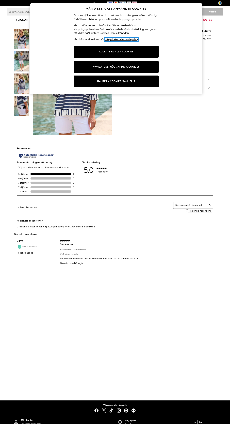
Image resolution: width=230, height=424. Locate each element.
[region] (116, 48)
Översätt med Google (71, 263)
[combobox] (199, 205)
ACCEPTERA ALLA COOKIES (116, 51)
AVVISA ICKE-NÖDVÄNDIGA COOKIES (116, 66)
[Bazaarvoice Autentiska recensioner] (36, 155)
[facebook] (96, 410)
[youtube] (133, 410)
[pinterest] (126, 410)
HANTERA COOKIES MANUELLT (116, 81)
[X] (104, 410)
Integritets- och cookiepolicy (121, 39)
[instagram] (118, 410)
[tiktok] (111, 410)
